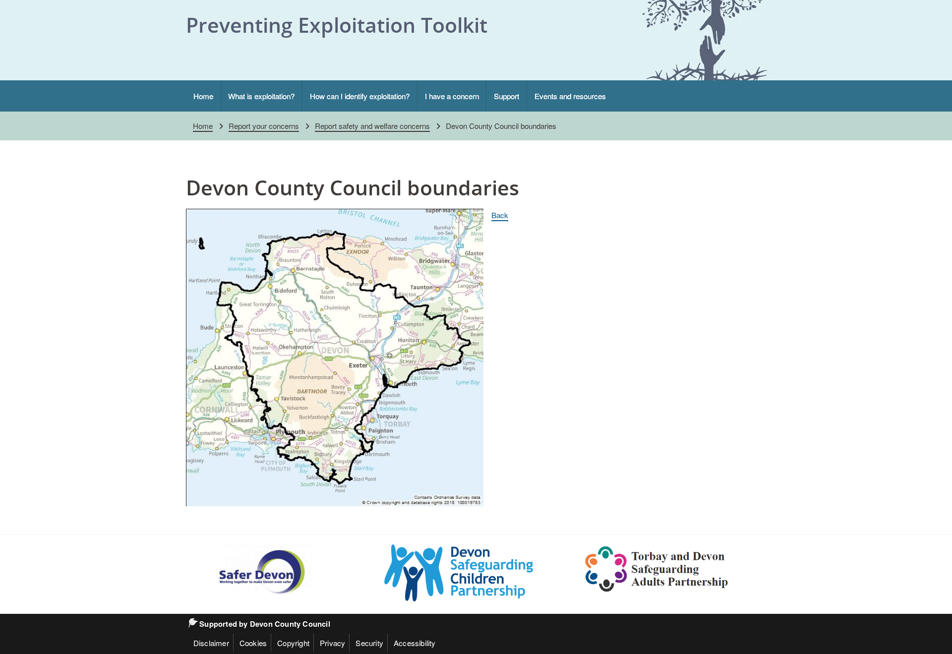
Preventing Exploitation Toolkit (336, 25)
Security (369, 642)
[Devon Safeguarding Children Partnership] (458, 572)
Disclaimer (211, 642)
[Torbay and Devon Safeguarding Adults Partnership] (657, 569)
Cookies (253, 642)
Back (499, 214)
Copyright (293, 642)
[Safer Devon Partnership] (260, 571)
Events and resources (570, 95)
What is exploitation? (261, 95)
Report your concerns (264, 125)
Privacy (332, 642)
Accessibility (415, 642)
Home (203, 95)
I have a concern (452, 95)
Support (506, 95)
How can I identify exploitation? (360, 95)
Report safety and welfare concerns (372, 125)
